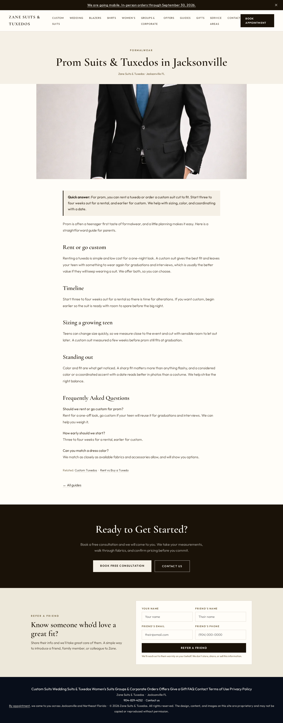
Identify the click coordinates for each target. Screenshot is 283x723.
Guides (185, 17)
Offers (169, 17)
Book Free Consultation (122, 565)
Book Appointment (255, 21)
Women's (128, 17)
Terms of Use (218, 689)
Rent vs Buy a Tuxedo (114, 470)
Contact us (153, 700)
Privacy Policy (241, 689)
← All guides (72, 485)
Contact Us (172, 566)
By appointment (19, 706)
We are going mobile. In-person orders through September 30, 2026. (141, 5)
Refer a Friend (194, 648)
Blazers (95, 17)
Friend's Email (153, 626)
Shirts (111, 17)
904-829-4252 (133, 700)
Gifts (200, 17)
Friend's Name (206, 608)
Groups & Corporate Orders (136, 689)
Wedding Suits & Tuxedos (71, 689)
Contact (234, 17)
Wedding (76, 17)
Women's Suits (103, 689)
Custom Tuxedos (86, 470)
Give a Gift (178, 689)
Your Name (150, 608)
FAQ (190, 689)
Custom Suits (41, 689)
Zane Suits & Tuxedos (24, 20)
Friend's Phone (207, 626)
